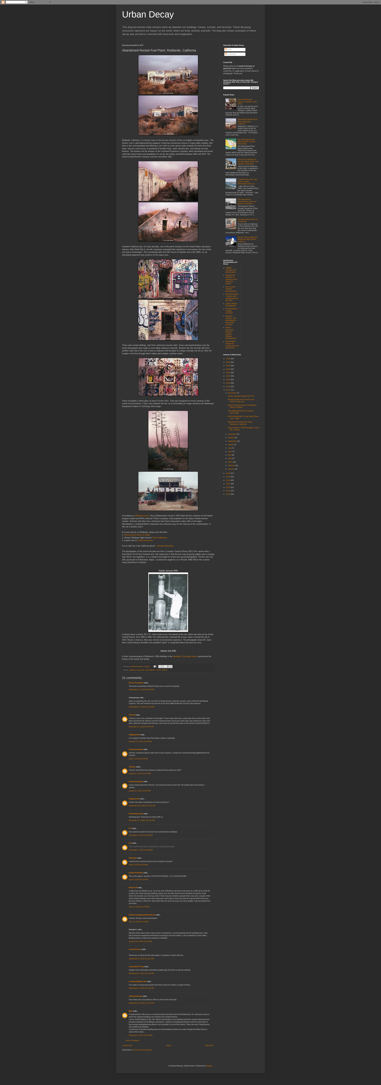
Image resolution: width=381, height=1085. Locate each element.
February (232, 465)
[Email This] (159, 666)
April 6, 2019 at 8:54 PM (138, 759)
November (232, 434)
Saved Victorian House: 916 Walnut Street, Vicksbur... (242, 406)
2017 (228, 390)
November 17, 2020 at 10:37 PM (142, 820)
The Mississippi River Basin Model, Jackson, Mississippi (247, 141)
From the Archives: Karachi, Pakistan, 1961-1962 (247, 101)
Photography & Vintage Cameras (231, 311)
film (143, 670)
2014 (228, 480)
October (231, 438)
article (142, 516)
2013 (228, 484)
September (232, 441)
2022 (228, 373)
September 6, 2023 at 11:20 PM (141, 959)
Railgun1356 (134, 799)
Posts (229, 49)
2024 (228, 366)
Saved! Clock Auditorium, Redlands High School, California (248, 239)
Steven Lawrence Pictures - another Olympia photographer (230, 333)
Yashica (164, 670)
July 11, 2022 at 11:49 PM (139, 907)
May (230, 455)
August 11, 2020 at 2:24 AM (140, 773)
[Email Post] (155, 666)
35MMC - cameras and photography (230, 270)
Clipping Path (134, 735)
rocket (158, 670)
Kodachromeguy (136, 749)
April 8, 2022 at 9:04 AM (138, 865)
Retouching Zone (136, 814)
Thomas (132, 767)
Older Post (209, 1046)
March (231, 462)
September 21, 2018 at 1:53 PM (141, 707)
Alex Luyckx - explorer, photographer (230, 289)
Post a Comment (132, 1040)
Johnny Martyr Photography (231, 305)
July (230, 448)
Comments (231, 54)
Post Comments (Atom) (142, 1050)
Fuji (146, 670)
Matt (130, 1011)
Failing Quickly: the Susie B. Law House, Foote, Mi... (241, 401)
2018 (228, 387)
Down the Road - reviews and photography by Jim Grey (231, 297)
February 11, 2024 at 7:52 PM (140, 1035)
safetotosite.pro (135, 996)
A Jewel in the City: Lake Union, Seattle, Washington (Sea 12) (247, 181)
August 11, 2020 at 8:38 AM (140, 791)
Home (168, 1046)
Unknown (133, 858)
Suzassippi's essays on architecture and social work (232, 344)
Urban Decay (148, 14)
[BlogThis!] (162, 666)
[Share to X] (165, 666)
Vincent (132, 715)
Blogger (209, 1066)
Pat (130, 828)
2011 (228, 491)
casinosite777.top (136, 967)
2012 (228, 487)
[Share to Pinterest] (171, 666)
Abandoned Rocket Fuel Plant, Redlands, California (247, 121)
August (231, 445)
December (232, 393)
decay (138, 670)
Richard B (133, 888)
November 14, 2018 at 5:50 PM (141, 727)
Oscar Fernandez (136, 683)
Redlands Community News (185, 656)
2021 (228, 376)
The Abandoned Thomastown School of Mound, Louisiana (247, 201)
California (132, 670)
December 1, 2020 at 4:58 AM (141, 835)
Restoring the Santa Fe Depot (137, 535)
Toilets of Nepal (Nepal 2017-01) (241, 396)
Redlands (151, 670)
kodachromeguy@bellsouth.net (142, 915)
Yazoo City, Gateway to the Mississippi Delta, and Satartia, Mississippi (248, 161)
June (230, 452)
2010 (228, 494)
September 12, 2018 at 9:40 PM (141, 690)
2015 (228, 477)
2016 (228, 473)
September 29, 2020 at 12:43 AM (142, 806)
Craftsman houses (145, 540)
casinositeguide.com (137, 981)
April (230, 458)
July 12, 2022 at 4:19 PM (139, 922)
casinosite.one (135, 949)
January (231, 469)
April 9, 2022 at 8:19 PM (138, 880)
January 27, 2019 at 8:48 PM (140, 741)
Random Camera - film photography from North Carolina (230, 320)
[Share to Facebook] (168, 666)
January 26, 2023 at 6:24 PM (140, 941)
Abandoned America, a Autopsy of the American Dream (231, 279)
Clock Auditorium (159, 538)
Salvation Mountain (165, 546)
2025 (228, 362)
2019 (228, 383)
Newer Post (127, 1046)
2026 (228, 359)
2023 (228, 369)
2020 (228, 380)
